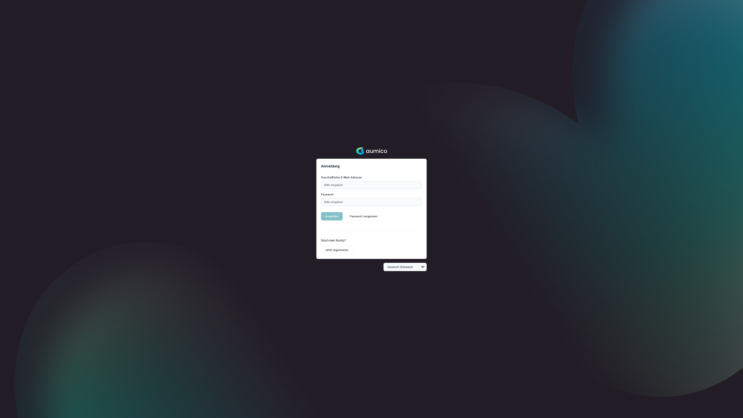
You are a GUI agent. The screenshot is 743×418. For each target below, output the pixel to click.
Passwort (327, 194)
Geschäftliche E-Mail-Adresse (341, 177)
